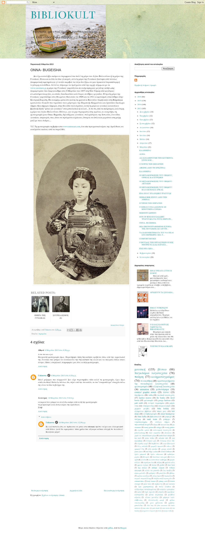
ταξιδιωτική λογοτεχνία (163, 478)
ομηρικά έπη (139, 449)
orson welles (149, 438)
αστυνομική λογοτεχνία (162, 430)
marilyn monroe (145, 397)
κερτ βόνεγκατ (169, 443)
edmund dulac (139, 481)
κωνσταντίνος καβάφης (158, 460)
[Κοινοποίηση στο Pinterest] (80, 330)
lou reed (138, 438)
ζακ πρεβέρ (167, 470)
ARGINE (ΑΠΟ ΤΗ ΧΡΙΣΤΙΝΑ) (152, 167)
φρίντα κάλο (170, 462)
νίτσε (159, 511)
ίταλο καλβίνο (165, 486)
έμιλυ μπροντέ (140, 454)
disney (155, 424)
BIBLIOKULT (62, 15)
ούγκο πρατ (156, 476)
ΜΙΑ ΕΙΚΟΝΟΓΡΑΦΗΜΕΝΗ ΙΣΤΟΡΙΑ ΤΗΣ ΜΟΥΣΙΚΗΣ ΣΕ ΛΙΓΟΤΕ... (155, 227)
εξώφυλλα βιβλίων (143, 411)
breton (154, 465)
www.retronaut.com (71, 126)
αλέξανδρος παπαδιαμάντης (145, 489)
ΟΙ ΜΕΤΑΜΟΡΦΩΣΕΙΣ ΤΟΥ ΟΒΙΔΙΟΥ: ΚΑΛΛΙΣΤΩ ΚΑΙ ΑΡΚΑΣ (155, 188)
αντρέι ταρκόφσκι (156, 403)
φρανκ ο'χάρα (142, 465)
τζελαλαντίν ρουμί (156, 500)
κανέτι (143, 460)
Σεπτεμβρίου (145, 123)
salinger (159, 427)
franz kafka (142, 416)
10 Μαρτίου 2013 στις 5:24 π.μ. (61, 398)
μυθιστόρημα (162, 389)
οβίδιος (172, 473)
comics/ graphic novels (145, 392)
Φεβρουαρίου (146, 253)
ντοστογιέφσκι (141, 422)
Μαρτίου (144, 147)
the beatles (161, 397)
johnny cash (163, 481)
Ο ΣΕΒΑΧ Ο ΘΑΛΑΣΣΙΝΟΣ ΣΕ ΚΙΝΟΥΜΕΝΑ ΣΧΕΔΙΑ (152, 208)
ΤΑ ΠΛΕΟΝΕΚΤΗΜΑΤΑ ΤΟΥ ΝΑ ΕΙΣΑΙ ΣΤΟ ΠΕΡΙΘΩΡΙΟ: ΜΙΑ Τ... (156, 233)
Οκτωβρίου (145, 119)
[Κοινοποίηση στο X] (74, 330)
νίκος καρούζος (155, 433)
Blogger (123, 527)
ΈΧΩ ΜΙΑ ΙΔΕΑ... (146, 248)
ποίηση (139, 377)
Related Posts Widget (117, 325)
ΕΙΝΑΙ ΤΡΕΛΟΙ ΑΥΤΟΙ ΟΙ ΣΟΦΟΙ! (161, 271)
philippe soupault (158, 468)
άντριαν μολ (151, 441)
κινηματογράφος (163, 377)
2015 (139, 100)
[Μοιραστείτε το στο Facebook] (77, 330)
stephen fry (158, 484)
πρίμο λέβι (167, 511)
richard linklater (166, 451)
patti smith (139, 403)
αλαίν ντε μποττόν (152, 470)
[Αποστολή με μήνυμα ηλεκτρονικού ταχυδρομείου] (68, 330)
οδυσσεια (168, 433)
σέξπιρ (159, 462)
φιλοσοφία (148, 400)
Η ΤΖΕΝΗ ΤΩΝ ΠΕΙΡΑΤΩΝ (150, 203)
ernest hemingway (168, 413)
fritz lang (150, 505)
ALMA (142, 154)
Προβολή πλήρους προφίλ (145, 85)
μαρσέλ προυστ (157, 446)
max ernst (146, 508)
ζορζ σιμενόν (150, 492)
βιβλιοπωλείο (155, 416)
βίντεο (162, 369)
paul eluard (156, 508)
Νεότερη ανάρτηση (39, 490)
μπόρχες (166, 419)
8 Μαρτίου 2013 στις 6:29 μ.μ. (57, 350)
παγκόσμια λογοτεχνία (151, 373)
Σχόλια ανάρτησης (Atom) (53, 495)
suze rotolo (166, 508)
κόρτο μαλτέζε (140, 473)
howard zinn (165, 424)
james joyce (139, 451)
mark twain (152, 419)
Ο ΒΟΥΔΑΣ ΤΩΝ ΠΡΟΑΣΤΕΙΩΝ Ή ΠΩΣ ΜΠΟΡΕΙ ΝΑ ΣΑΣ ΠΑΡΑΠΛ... (156, 243)
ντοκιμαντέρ (148, 405)
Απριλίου (144, 143)
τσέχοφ (138, 419)
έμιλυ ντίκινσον (157, 454)
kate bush (171, 465)
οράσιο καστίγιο (143, 476)
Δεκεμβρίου (145, 111)
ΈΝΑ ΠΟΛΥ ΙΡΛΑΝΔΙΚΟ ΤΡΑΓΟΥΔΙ (155, 193)
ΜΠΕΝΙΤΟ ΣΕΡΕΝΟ (147, 212)
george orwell (166, 449)
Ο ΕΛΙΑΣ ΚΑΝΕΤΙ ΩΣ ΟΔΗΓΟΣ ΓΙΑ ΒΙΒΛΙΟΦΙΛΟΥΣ (159, 326)
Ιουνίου (143, 135)
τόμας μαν (162, 411)
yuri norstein (170, 484)
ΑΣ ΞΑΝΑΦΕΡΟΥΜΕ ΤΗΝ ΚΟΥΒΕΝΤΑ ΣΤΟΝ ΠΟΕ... (156, 159)
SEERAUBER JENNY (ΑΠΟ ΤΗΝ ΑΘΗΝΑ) (153, 198)
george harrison (164, 400)
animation (144, 389)
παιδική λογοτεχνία (166, 395)
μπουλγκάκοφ (140, 433)
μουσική (140, 369)
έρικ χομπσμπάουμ (146, 486)
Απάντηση (42, 366)
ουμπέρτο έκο (149, 462)
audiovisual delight (165, 435)
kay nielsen (142, 468)
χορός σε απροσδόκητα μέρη (145, 435)
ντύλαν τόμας (162, 422)
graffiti (162, 465)
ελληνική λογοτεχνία (164, 386)
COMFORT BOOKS (147, 238)
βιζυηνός (146, 457)
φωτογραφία (141, 386)
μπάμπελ (152, 473)
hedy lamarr (151, 481)
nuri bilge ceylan (152, 451)
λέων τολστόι (142, 446)
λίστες (166, 392)
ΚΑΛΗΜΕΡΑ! (145, 150)
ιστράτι (161, 492)
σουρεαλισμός (164, 405)
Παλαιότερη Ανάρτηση (114, 490)
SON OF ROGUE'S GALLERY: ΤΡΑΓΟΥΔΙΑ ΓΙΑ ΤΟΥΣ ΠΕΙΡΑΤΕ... (155, 217)
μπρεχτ (168, 416)
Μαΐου (143, 139)
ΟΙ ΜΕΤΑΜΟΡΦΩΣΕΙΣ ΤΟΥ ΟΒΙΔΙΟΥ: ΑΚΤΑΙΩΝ (155, 182)
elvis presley (152, 449)
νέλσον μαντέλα (151, 497)
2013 (139, 108)
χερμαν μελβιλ (142, 408)
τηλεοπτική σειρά (142, 424)
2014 (139, 104)
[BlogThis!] (71, 330)
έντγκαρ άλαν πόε (167, 441)
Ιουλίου (143, 131)
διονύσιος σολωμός (160, 457)
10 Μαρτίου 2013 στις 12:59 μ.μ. (72, 422)
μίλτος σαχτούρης (156, 494)
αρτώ (139, 492)
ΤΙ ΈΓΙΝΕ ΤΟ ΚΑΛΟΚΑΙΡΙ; (161, 346)
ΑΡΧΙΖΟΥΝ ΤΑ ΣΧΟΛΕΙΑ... (162, 292)
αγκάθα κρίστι (143, 430)
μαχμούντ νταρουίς (148, 511)
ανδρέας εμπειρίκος (167, 489)
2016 (139, 96)
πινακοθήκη (146, 380)
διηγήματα (139, 395)
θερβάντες (156, 443)
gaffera (110, 527)
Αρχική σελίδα (76, 490)
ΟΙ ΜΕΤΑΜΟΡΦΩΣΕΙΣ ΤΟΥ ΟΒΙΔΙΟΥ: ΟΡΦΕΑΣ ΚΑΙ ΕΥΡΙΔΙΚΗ (155, 176)
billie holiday (163, 408)
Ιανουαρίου (145, 257)
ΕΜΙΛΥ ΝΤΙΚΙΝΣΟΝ (159, 307)
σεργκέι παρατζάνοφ (143, 478)
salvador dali (163, 438)
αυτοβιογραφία (150, 413)
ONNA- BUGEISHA (147, 222)
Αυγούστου (145, 127)
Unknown (42, 375)
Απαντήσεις (46, 417)
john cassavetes (162, 505)
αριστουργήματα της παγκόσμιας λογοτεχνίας (155, 382)
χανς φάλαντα (156, 503)
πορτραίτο (42, 334)
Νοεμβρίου (144, 115)
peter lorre (147, 484)
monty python (148, 427)
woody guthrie (170, 427)
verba (150, 395)
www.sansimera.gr (38, 88)
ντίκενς (169, 446)
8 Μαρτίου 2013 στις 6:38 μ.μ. (63, 375)
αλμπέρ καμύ (142, 443)
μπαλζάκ (162, 473)
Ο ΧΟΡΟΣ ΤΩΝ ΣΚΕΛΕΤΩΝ (151, 164)
